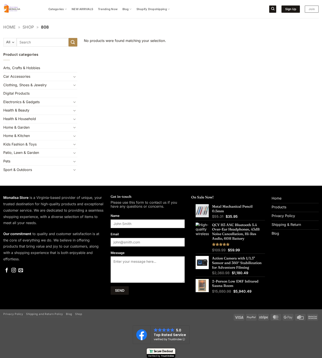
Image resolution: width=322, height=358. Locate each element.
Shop (28, 27)
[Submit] (73, 42)
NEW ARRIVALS (82, 9)
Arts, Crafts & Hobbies (21, 68)
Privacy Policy (13, 314)
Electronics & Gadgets (21, 102)
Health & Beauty (16, 110)
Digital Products (16, 93)
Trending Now (108, 9)
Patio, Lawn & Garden (21, 152)
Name (115, 216)
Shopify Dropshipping (151, 9)
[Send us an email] (20, 270)
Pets (6, 161)
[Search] (272, 9)
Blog (125, 9)
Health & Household (19, 119)
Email (115, 234)
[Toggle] (74, 76)
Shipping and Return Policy (44, 314)
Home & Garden (16, 127)
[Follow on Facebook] (6, 270)
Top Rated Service (170, 335)
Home (9, 27)
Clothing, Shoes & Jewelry (25, 85)
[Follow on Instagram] (13, 270)
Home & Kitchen (16, 135)
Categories (56, 9)
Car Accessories (16, 76)
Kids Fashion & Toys (20, 144)
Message (118, 253)
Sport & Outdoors (17, 169)
